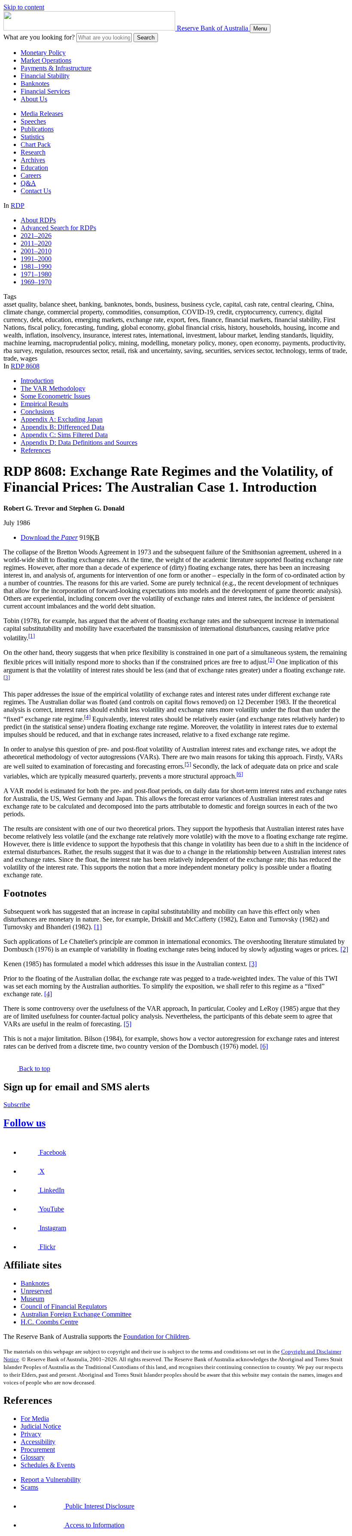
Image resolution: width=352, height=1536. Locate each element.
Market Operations (46, 60)
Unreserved (36, 1291)
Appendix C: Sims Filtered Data (64, 434)
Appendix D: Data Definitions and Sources (79, 442)
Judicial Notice (41, 1426)
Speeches (33, 121)
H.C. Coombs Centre (49, 1322)
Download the (49, 537)
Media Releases (42, 113)
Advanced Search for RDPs (58, 227)
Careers (31, 175)
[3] (6, 677)
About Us (34, 99)
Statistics (32, 136)
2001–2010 (36, 251)
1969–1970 (36, 282)
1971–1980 (36, 274)
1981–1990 (36, 266)
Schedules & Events (48, 1465)
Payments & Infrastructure (56, 68)
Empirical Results (44, 404)
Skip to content (23, 7)
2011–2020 (36, 243)
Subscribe (16, 1104)
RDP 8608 (25, 366)
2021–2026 (36, 235)
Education (34, 167)
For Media (35, 1418)
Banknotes (35, 83)
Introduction (37, 380)
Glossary (33, 1457)
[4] (87, 717)
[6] (240, 774)
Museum (32, 1298)
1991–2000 (36, 258)
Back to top (33, 1068)
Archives (33, 160)
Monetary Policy (43, 52)
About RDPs (38, 220)
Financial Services (45, 91)
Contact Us (36, 191)
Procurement (38, 1449)
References (36, 450)
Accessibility (38, 1441)
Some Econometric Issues (55, 396)
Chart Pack (36, 144)
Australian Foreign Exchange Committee (76, 1314)
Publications (37, 129)
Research (33, 152)
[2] (271, 660)
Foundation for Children (156, 1336)
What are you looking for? (39, 37)
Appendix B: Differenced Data (62, 427)
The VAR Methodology (53, 388)
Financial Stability (45, 75)
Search (146, 37)
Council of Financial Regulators (64, 1306)
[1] (31, 636)
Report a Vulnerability (51, 1479)
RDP (17, 205)
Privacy (31, 1434)
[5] (188, 764)
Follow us (24, 1122)
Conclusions (37, 411)
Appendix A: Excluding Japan (62, 419)
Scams (29, 1487)
